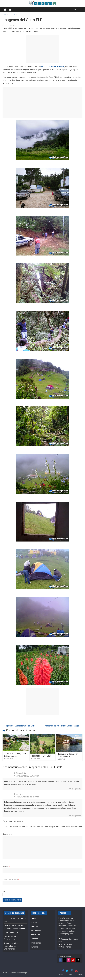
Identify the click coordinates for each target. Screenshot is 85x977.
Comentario (8, 834)
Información (36, 931)
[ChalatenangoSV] (5, 9)
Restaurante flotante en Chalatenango (68, 755)
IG (69, 960)
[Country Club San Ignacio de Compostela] (16, 735)
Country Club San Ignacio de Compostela (15, 754)
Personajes (36, 939)
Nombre (6, 866)
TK (78, 960)
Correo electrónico (11, 879)
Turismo (12, 14)
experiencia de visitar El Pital (52, 66)
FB (60, 960)
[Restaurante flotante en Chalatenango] (69, 735)
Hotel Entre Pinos (11, 932)
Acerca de (63, 974)
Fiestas (34, 922)
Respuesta (76, 789)
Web (4, 891)
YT (73, 960)
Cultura (34, 918)
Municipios (35, 935)
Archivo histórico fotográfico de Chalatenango (11, 946)
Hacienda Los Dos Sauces (42, 756)
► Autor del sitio (65, 944)
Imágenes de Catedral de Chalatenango (62, 726)
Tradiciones (36, 943)
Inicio (5, 14)
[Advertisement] (42, 49)
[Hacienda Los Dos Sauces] (43, 735)
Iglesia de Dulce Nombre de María (19, 726)
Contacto (78, 974)
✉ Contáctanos (64, 947)
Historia (34, 927)
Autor (71, 974)
